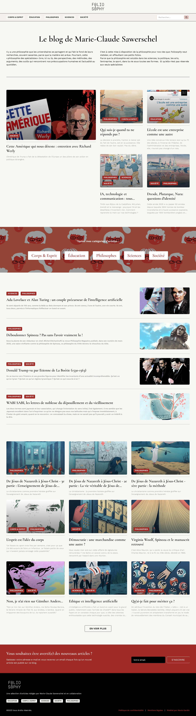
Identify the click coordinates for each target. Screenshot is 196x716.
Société (84, 17)
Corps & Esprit (15, 17)
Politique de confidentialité (131, 710)
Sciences (69, 17)
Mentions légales (155, 710)
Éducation (34, 17)
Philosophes (52, 17)
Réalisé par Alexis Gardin (178, 710)
